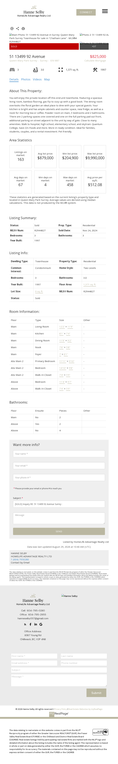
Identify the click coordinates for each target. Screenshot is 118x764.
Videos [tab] (37, 79)
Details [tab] (14, 79)
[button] (86, 12)
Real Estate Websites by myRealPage (85, 709)
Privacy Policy (60, 709)
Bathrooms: (18, 402)
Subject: (17, 498)
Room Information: (24, 311)
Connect (86, 12)
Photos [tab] (25, 79)
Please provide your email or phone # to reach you (38, 488)
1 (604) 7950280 (20, 559)
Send (59, 531)
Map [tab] (47, 79)
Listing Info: (18, 253)
